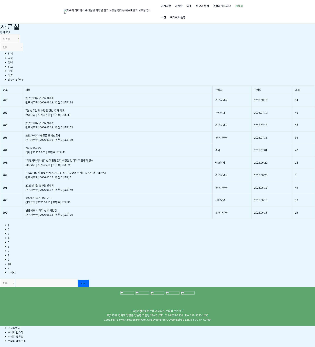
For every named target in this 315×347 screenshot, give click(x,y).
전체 (10, 53)
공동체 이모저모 (222, 6)
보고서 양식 (202, 6)
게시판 (179, 6)
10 (9, 264)
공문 (189, 6)
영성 (10, 58)
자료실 (239, 6)
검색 (83, 283)
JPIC (10, 71)
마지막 (11, 272)
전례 (10, 62)
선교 (10, 67)
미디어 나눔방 (178, 17)
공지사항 (166, 6)
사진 (163, 17)
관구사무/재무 (16, 79)
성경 (10, 75)
